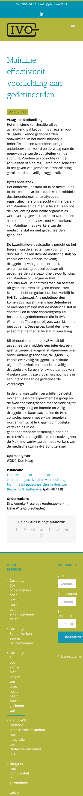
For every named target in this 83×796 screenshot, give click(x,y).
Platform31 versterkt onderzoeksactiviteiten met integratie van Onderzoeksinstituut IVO (16, 737)
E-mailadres (65, 614)
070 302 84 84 (26, 4)
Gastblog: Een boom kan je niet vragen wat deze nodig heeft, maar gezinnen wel (16, 682)
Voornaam (66, 576)
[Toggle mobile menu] (73, 25)
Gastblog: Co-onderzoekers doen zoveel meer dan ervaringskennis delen (16, 600)
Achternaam (67, 594)
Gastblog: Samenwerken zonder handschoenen (16, 636)
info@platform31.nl (53, 4)
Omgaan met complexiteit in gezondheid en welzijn (16, 778)
